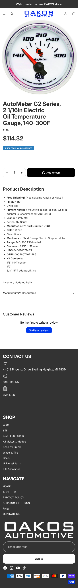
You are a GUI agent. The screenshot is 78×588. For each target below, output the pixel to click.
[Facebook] (5, 568)
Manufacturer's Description (19, 292)
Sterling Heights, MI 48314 (49, 369)
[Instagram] (11, 568)
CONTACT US (11, 513)
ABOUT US (9, 491)
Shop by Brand (12, 446)
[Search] (12, 14)
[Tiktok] (24, 568)
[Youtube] (18, 568)
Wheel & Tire (10, 452)
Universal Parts (12, 463)
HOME (7, 486)
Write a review (39, 330)
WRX (6, 424)
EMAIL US (9, 394)
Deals (6, 457)
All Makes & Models (14, 441)
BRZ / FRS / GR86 (13, 435)
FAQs (6, 508)
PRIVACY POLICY (13, 497)
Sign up (39, 558)
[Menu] (4, 14)
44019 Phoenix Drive (17, 369)
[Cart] (74, 14)
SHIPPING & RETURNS (16, 502)
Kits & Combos (11, 468)
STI (5, 430)
